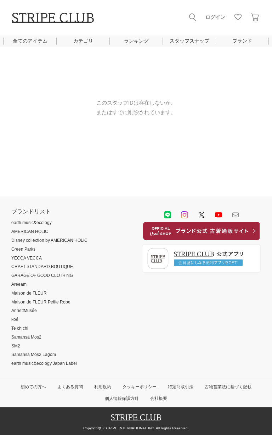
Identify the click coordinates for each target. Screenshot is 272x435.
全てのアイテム (30, 41)
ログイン (215, 17)
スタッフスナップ (189, 41)
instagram (184, 215)
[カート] (255, 17)
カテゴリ (83, 41)
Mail (235, 215)
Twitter (201, 215)
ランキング (136, 41)
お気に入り (238, 17)
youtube (218, 215)
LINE (167, 215)
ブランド (242, 41)
